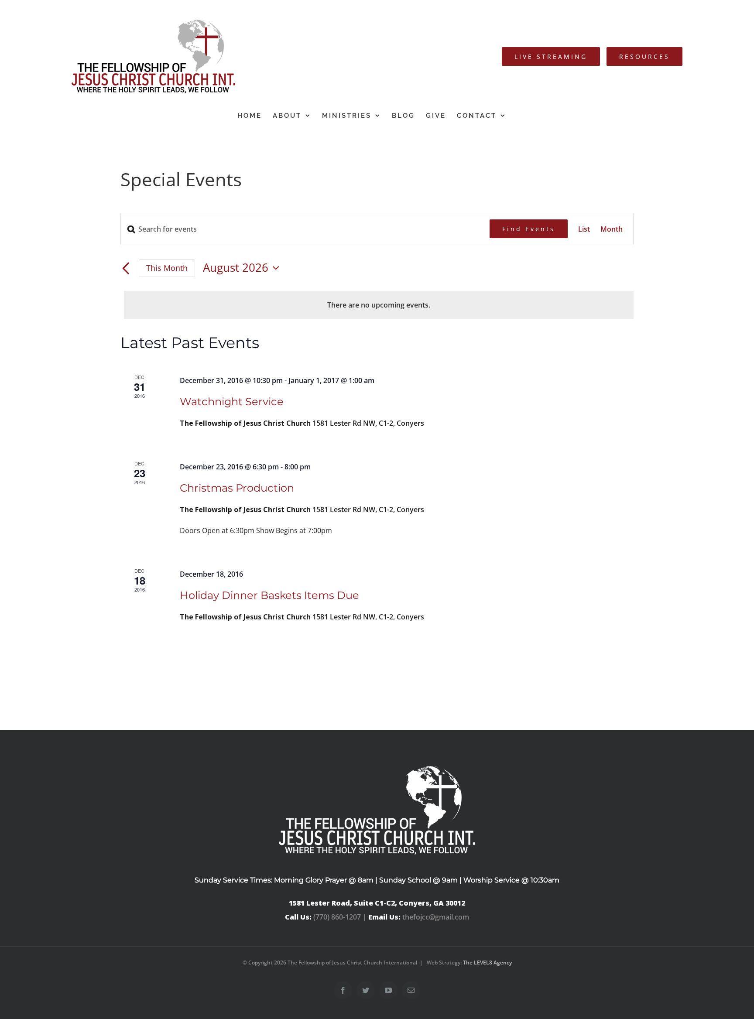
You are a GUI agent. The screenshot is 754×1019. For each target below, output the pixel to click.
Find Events (528, 229)
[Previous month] (125, 268)
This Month (167, 268)
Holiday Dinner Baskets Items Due (269, 595)
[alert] (379, 305)
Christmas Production (237, 488)
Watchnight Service (232, 401)
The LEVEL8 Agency (487, 962)
